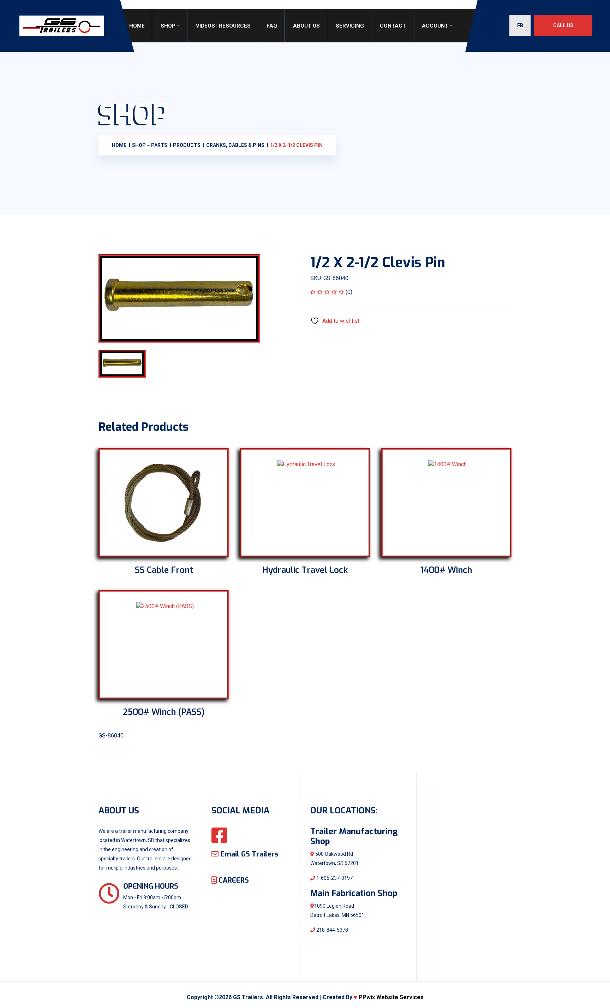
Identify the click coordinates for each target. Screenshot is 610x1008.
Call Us (563, 25)
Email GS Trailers (249, 854)
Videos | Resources (223, 26)
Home (137, 26)
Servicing (350, 26)
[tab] (129, 364)
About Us (306, 26)
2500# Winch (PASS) (164, 712)
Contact (393, 26)
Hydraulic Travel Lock (305, 570)
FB (520, 25)
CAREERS (233, 880)
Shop (168, 26)
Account (435, 26)
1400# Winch (446, 570)
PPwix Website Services (391, 997)
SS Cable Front (164, 570)
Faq (272, 26)
